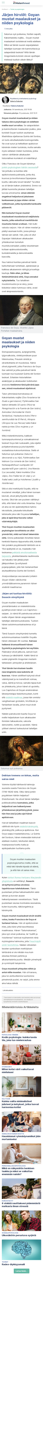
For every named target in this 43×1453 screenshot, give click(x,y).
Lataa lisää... (21, 1271)
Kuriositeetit (7, 1201)
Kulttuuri (5, 9)
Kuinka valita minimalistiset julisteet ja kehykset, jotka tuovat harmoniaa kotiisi (20, 1104)
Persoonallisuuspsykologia (14, 1166)
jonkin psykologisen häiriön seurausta (19, 167)
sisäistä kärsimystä (29, 826)
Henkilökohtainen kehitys (13, 1134)
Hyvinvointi (7, 1067)
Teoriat (5, 1262)
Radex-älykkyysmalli (13, 1264)
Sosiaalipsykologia (10, 1233)
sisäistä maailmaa (14, 697)
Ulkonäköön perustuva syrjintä (19, 1235)
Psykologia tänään (10, 1035)
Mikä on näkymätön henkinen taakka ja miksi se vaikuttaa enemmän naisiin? (18, 1171)
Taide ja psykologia (17, 9)
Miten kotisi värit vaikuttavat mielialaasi (18, 1071)
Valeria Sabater (16, 101)
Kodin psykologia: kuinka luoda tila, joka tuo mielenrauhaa (19, 1039)
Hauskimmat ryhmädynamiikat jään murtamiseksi (21, 1138)
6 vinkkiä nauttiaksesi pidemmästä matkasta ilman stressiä (21, 1205)
